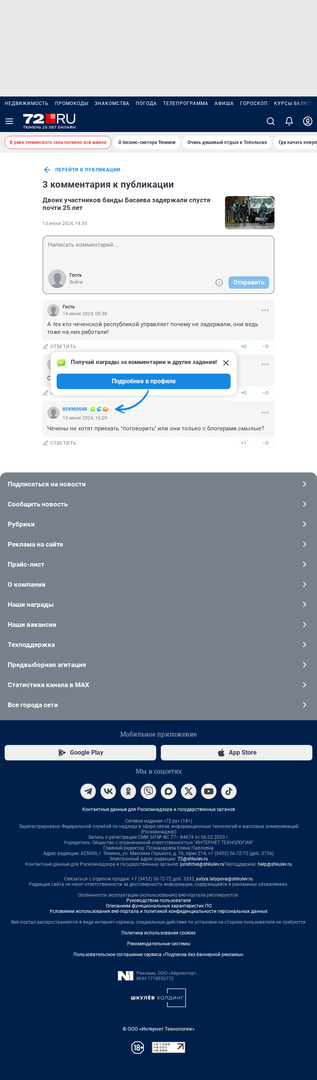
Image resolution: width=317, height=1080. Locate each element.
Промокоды (72, 103)
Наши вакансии (32, 624)
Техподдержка (31, 644)
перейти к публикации (87, 170)
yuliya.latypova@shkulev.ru (224, 879)
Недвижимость (27, 103)
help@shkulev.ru (275, 864)
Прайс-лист (26, 564)
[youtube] (208, 791)
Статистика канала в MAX (48, 685)
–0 (265, 346)
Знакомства (112, 103)
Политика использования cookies (158, 933)
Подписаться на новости (47, 484)
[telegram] (88, 791)
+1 (243, 443)
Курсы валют (293, 103)
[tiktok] (229, 791)
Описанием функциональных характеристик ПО (158, 906)
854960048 (75, 409)
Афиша (224, 103)
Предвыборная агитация (47, 665)
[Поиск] (270, 121)
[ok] (128, 791)
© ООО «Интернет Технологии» (158, 1029)
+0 (243, 346)
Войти (76, 282)
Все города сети (33, 705)
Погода (146, 103)
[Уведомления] (289, 121)
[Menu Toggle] (9, 121)
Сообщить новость (38, 504)
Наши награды (31, 604)
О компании (27, 584)
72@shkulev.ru (192, 859)
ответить (63, 346)
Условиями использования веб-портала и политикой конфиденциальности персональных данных (158, 911)
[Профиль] (307, 121)
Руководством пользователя (158, 900)
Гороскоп (254, 103)
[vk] (108, 791)
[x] (188, 791)
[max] (168, 791)
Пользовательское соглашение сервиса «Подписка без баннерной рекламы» (158, 954)
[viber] (148, 791)
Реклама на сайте (35, 544)
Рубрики (21, 524)
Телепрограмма (185, 103)
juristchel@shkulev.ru (202, 864)
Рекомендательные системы (158, 943)
